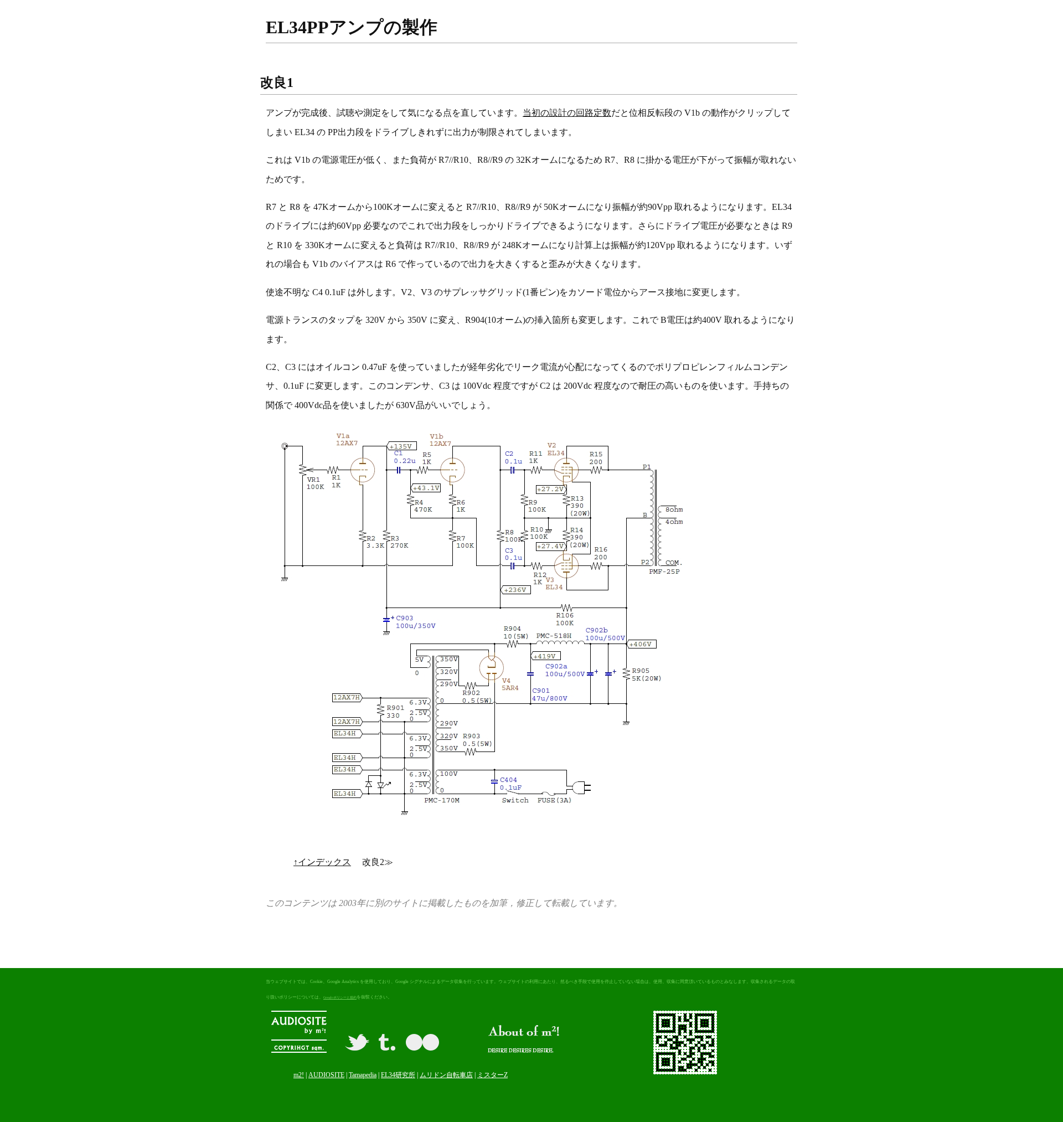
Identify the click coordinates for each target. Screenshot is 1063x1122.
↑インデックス (322, 862)
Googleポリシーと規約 (340, 997)
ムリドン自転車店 (446, 1075)
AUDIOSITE (326, 1075)
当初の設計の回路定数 (567, 112)
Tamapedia (362, 1075)
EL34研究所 (398, 1075)
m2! (298, 1075)
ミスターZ (492, 1075)
